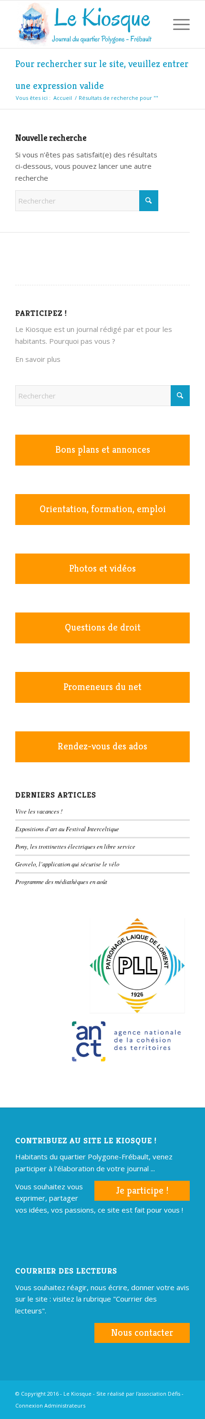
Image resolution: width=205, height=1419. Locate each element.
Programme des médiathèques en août (61, 881)
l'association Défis (158, 1393)
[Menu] (177, 24)
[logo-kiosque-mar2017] (84, 24)
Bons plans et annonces (102, 450)
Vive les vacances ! (38, 811)
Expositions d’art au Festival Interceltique (67, 829)
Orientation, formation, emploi (103, 509)
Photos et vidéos (102, 568)
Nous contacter (142, 1333)
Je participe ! (142, 1190)
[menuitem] (154, 24)
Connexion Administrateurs (50, 1405)
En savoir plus (38, 359)
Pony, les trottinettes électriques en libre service (75, 846)
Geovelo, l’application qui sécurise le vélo (67, 864)
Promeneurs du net (102, 687)
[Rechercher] (154, 24)
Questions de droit (103, 627)
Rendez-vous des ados (102, 746)
